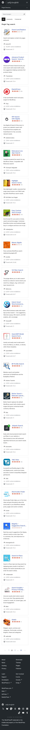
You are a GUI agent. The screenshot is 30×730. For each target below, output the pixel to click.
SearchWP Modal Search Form (18, 335)
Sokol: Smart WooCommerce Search (17, 303)
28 (21, 650)
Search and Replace (19, 29)
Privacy (4, 668)
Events (18, 677)
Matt (4, 691)
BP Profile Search (18, 364)
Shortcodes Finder (18, 492)
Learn (3, 674)
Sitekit (14, 620)
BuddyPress (6, 697)
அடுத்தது (25, 650)
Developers (5, 680)
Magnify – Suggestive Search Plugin (18, 525)
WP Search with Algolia (16, 118)
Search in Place (17, 556)
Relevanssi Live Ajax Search (17, 152)
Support (4, 677)
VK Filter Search (17, 270)
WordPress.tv (7, 683)
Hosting (4, 665)
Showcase (19, 660)
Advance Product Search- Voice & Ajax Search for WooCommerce (18, 58)
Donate (19, 680)
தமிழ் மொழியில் (10, 704)
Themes (18, 662)
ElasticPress (16, 89)
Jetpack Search (17, 425)
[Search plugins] (24, 14)
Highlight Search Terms (17, 181)
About (3, 660)
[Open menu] (27, 2)
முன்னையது (5, 650)
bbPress (5, 694)
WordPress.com (7, 688)
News (3, 662)
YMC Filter (15, 460)
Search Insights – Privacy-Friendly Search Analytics (18, 589)
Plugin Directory (6, 7)
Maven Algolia (17, 242)
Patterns (18, 668)
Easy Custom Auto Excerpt (16, 211)
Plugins (18, 665)
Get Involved (20, 674)
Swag (18, 683)
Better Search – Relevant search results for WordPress (17, 395)
